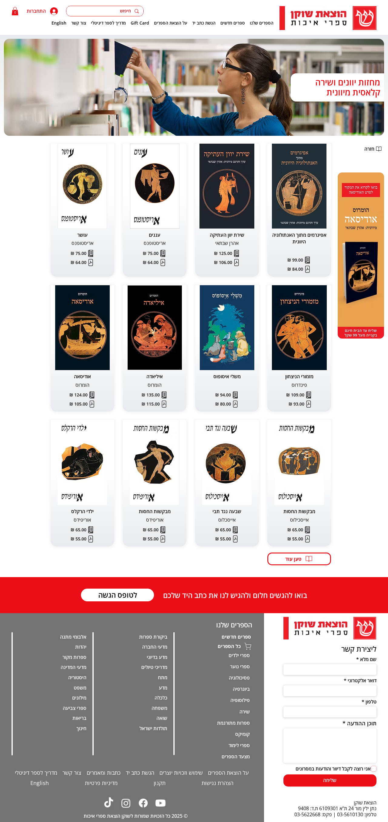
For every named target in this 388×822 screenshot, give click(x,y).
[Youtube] (160, 803)
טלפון (371, 701)
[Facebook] (143, 803)
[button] (15, 11)
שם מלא (368, 659)
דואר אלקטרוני (362, 680)
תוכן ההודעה (361, 723)
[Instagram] (126, 803)
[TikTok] (109, 803)
